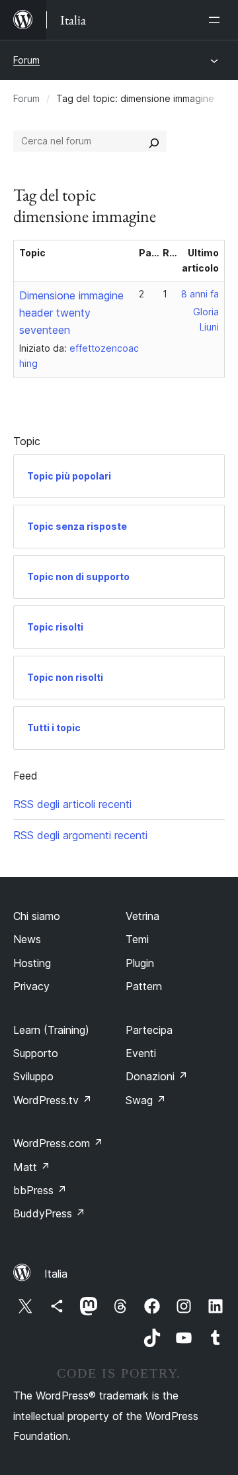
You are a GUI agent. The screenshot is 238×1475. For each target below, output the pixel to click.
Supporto (35, 1053)
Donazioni (157, 1076)
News (27, 939)
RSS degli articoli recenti (72, 804)
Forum (26, 60)
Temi (137, 939)
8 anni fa (200, 293)
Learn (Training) (51, 1030)
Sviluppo (33, 1076)
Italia (55, 1273)
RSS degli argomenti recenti (80, 835)
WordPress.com (58, 1143)
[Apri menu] (217, 20)
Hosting (32, 963)
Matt (31, 1167)
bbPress (40, 1190)
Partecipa (149, 1030)
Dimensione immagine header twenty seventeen (71, 312)
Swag (146, 1100)
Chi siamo (36, 916)
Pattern (144, 986)
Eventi (141, 1053)
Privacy (31, 986)
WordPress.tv (52, 1100)
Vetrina (142, 916)
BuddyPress (49, 1213)
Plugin (140, 963)
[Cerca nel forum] (154, 141)
